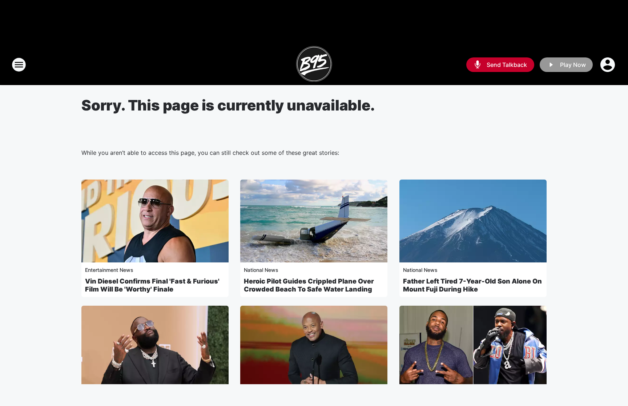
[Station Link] (314, 65)
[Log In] (608, 64)
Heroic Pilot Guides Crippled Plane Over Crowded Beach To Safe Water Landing (309, 285)
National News (261, 270)
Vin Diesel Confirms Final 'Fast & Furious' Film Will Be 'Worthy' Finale (152, 285)
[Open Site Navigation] (19, 64)
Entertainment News (109, 270)
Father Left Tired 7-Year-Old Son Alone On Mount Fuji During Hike (472, 285)
